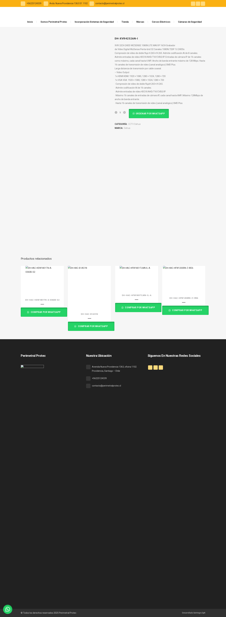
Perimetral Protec (67, 613)
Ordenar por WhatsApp (150, 113)
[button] (149, 113)
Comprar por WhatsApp (45, 312)
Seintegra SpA (199, 613)
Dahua (127, 128)
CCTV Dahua (134, 124)
